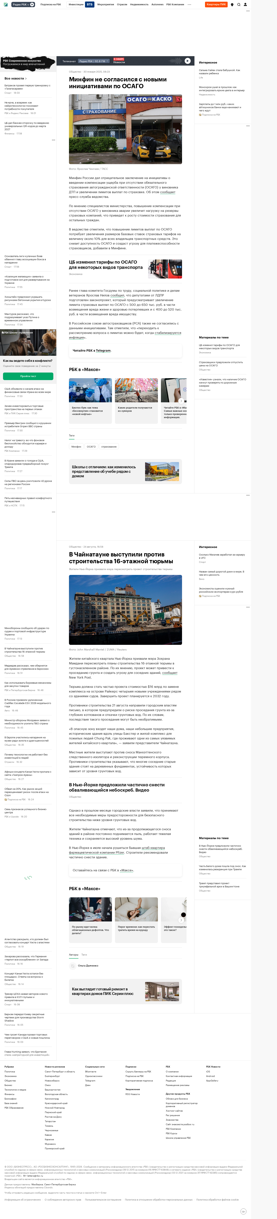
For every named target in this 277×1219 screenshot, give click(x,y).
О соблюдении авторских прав (63, 1199)
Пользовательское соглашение (103, 1199)
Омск (48, 1085)
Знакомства (172, 1119)
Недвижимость (207, 94)
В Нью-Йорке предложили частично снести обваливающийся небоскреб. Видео (117, 787)
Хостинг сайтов (174, 1110)
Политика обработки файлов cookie (217, 1199)
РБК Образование (14, 1107)
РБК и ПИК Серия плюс (17, 413)
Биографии (10, 1098)
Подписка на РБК (134, 1075)
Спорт (8, 92)
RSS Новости (132, 1094)
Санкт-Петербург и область (60, 1071)
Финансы (9, 133)
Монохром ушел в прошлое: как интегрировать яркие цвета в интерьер (222, 88)
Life (201, 77)
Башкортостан (52, 1089)
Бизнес (8, 1085)
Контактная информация (179, 1075)
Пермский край (53, 1112)
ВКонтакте (90, 1071)
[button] (232, 4)
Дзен (87, 1085)
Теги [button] (71, 435)
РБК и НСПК (11, 505)
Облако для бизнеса (177, 1098)
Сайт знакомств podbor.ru (180, 1124)
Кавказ (48, 1134)
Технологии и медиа (15, 1089)
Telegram (103, 350)
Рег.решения (173, 1115)
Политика (10, 286)
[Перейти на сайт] (28, 64)
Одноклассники (93, 1075)
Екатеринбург (52, 1075)
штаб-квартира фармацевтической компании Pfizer (117, 849)
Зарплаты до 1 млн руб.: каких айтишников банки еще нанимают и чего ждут (220, 107)
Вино (201, 578)
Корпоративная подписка (139, 1080)
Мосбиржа (37, 1184)
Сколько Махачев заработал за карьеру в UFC (222, 556)
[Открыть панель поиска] (239, 4)
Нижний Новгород (55, 1107)
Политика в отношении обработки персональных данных (159, 1199)
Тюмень (49, 1125)
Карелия (49, 1139)
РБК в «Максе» (85, 369)
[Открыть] (28, 4)
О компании (172, 1071)
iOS (208, 1071)
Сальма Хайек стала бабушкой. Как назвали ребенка (219, 71)
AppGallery (212, 1080)
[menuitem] (50, 4)
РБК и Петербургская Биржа (20, 690)
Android (210, 1075)
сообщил (117, 294)
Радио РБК (20, 4)
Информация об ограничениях (23, 1199)
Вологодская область (56, 1094)
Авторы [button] (73, 954)
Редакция (171, 1080)
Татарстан (50, 1121)
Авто (7, 710)
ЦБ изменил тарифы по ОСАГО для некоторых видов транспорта (106, 264)
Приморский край (54, 1148)
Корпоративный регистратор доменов (182, 1104)
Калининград (52, 1098)
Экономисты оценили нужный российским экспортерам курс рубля (221, 590)
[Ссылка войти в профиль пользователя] (245, 4)
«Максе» (126, 869)
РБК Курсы (171, 1133)
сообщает (167, 191)
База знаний (11, 1103)
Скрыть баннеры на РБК (138, 1071)
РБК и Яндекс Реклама (16, 113)
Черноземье (51, 1130)
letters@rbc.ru (35, 1175)
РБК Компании (12, 450)
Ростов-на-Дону (53, 1116)
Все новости (14, 78)
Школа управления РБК (178, 1137)
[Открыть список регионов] (232, 4)
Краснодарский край (56, 1103)
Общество (10, 655)
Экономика (75, 273)
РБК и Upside (12, 816)
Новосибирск (52, 1080)
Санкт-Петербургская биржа (60, 1184)
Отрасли (9, 761)
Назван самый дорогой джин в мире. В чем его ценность (221, 573)
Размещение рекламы (177, 1085)
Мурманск (50, 1143)
